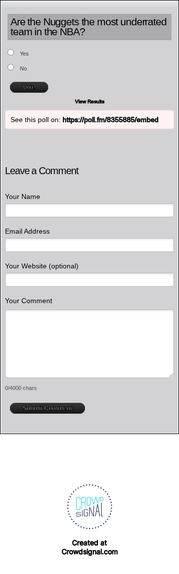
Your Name (22, 196)
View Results (89, 101)
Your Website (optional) (42, 266)
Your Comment (28, 301)
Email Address (27, 231)
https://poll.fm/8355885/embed (111, 120)
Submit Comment (47, 408)
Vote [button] (29, 87)
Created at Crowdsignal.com (90, 547)
